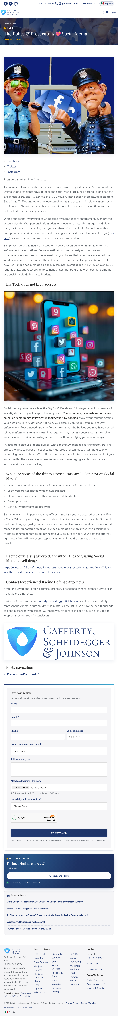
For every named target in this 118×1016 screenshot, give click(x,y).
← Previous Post (14, 674)
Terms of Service (88, 1003)
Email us (91, 3)
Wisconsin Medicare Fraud (74, 969)
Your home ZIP (75, 730)
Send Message (59, 832)
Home (6, 23)
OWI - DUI (39, 954)
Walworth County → (97, 987)
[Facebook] (6, 4)
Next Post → (31, 674)
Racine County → (95, 980)
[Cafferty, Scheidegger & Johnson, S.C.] (10, 12)
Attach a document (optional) (35, 787)
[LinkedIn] (16, 4)
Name (15, 703)
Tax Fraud (74, 984)
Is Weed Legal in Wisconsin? (39, 989)
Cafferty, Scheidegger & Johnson (57, 601)
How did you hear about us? (26, 799)
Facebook (13, 161)
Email (15, 716)
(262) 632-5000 (70, 3)
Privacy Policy (72, 1003)
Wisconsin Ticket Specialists (17, 996)
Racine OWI (26, 993)
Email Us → (92, 963)
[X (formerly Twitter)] (11, 4)
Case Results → (95, 969)
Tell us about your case (24, 759)
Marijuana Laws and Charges (39, 977)
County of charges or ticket (26, 744)
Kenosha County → (96, 983)
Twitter (11, 166)
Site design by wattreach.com (19, 1007)
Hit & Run (74, 954)
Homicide (38, 958)
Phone (14, 730)
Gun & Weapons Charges (56, 965)
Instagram (13, 172)
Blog (14, 23)
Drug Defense (41, 962)
